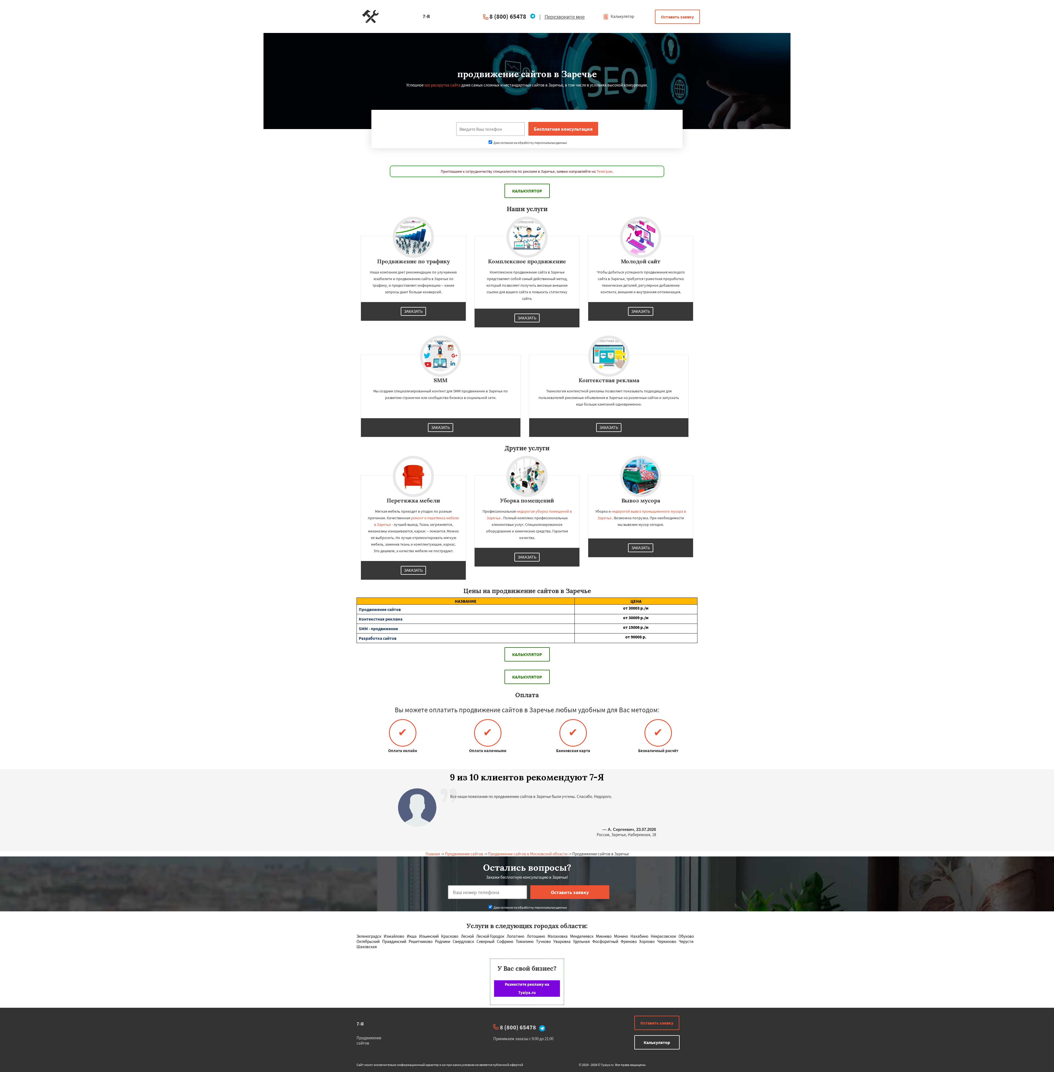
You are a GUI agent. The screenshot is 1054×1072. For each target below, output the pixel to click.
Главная (432, 853)
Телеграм (604, 171)
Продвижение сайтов (464, 853)
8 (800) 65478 (507, 16)
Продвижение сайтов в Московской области (527, 853)
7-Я (360, 1024)
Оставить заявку (677, 16)
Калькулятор (622, 16)
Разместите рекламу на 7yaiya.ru (527, 988)
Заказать (413, 311)
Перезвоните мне (565, 16)
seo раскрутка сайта (442, 85)
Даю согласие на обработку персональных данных (530, 143)
